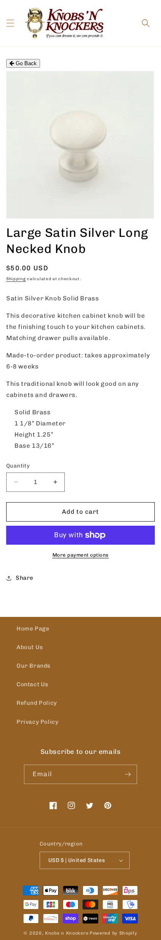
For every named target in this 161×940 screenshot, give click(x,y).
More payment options (80, 555)
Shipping (16, 278)
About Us (30, 647)
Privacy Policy (37, 721)
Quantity (18, 466)
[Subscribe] (127, 774)
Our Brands (34, 665)
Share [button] (24, 577)
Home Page (33, 628)
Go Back (25, 63)
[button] (10, 23)
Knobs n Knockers (66, 933)
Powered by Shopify (113, 933)
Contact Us (33, 684)
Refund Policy (37, 702)
